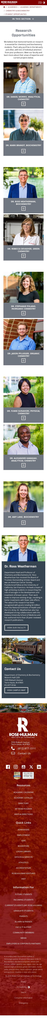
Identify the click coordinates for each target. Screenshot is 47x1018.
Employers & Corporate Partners (23, 943)
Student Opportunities (16, 14)
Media (23, 938)
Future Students (23, 894)
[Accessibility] (44, 2)
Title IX (23, 992)
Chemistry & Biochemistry (18, 11)
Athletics (23, 862)
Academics (13, 7)
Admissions (23, 829)
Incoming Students (23, 899)
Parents (23, 916)
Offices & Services (23, 857)
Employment (23, 835)
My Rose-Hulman (23, 808)
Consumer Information (23, 998)
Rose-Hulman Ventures (23, 873)
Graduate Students (23, 910)
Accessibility (22, 987)
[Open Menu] (40, 3)
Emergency (23, 1003)
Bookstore (23, 846)
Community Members (23, 932)
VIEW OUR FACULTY (16, 627)
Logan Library (23, 851)
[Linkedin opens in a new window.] (39, 767)
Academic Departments (31, 7)
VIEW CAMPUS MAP (16, 690)
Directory (23, 803)
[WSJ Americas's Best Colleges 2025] (28, 775)
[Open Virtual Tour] (23, 708)
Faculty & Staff (23, 927)
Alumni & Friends (23, 921)
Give (23, 840)
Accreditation (23, 868)
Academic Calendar (23, 792)
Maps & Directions (23, 814)
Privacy (23, 982)
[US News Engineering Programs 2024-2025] (17, 775)
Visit (23, 879)
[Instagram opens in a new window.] (16, 767)
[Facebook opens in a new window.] (8, 767)
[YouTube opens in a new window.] (23, 767)
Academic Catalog (23, 797)
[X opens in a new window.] (31, 767)
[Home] (4, 7)
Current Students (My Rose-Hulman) (23, 905)
